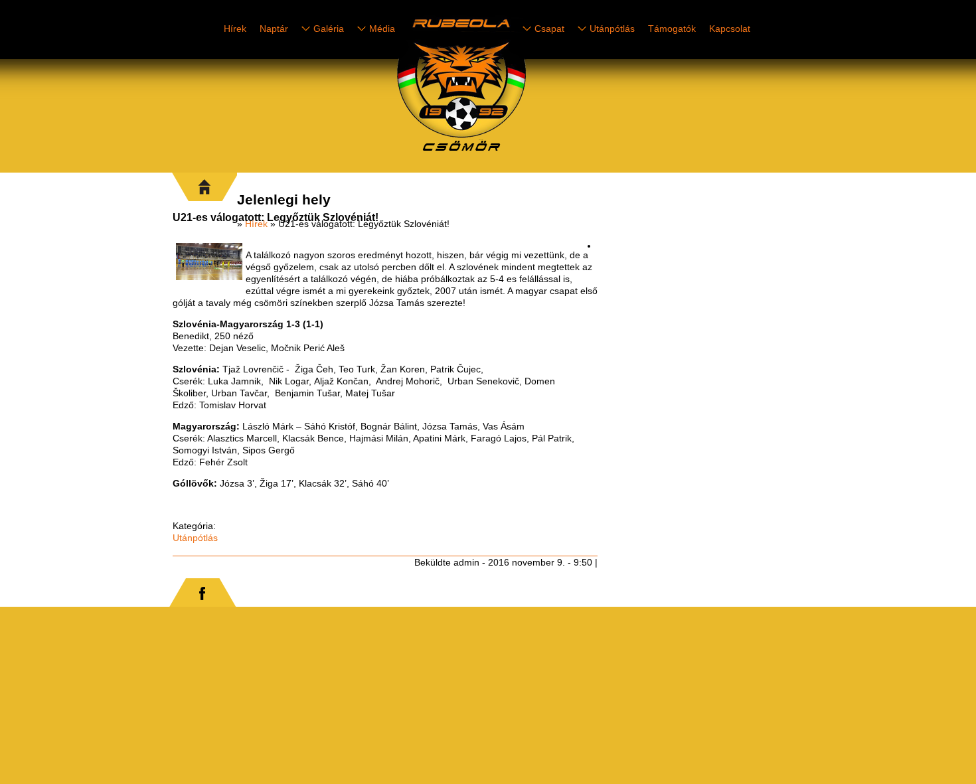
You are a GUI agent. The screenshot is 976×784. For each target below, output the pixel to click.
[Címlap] (507, 153)
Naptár (274, 28)
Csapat (549, 28)
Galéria (328, 28)
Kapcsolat (729, 28)
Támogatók (672, 28)
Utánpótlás (612, 28)
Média (382, 28)
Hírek (235, 28)
